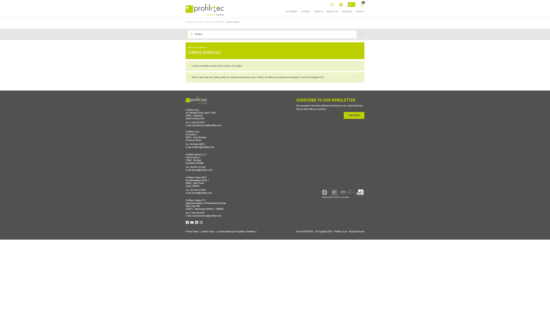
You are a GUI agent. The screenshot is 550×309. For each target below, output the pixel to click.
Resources (347, 11)
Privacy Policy (192, 231)
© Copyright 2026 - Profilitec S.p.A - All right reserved (340, 231)
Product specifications (215, 22)
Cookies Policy (207, 231)
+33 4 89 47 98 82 (197, 190)
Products (318, 11)
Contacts (359, 11)
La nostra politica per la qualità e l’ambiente (236, 231)
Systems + (306, 11)
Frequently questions (195, 22)
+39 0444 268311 (197, 144)
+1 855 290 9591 (197, 122)
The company (291, 11)
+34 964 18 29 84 (197, 167)
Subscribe (354, 115)
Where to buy (333, 11)
